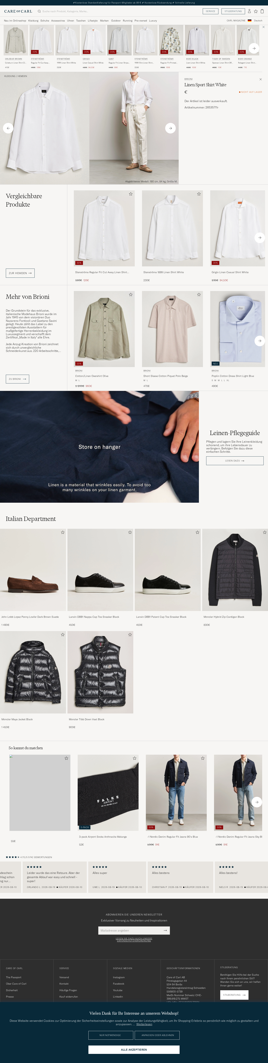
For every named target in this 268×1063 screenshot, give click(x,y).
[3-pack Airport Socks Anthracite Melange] (108, 833)
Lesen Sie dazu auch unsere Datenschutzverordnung (134, 940)
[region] (134, 877)
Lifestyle (93, 20)
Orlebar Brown (13, 59)
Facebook (118, 983)
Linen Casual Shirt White (93, 63)
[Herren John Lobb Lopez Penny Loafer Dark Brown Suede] (33, 570)
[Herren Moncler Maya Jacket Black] (33, 672)
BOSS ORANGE (245, 59)
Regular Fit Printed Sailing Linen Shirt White (170, 63)
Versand (64, 977)
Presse (10, 996)
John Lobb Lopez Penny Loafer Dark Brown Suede (30, 616)
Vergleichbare (24, 200)
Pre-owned (141, 20)
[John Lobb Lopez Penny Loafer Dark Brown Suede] (33, 613)
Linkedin (118, 996)
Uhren (70, 20)
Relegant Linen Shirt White (246, 63)
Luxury (153, 20)
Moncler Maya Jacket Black (17, 719)
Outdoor (116, 20)
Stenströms (37, 59)
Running (127, 20)
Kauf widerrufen (68, 996)
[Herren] (39, 793)
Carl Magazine (236, 20)
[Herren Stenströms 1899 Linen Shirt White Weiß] (67, 40)
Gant (111, 59)
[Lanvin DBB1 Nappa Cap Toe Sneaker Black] (100, 613)
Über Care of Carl (16, 983)
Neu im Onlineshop (15, 20)
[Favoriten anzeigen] (256, 11)
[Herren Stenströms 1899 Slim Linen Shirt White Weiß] (145, 40)
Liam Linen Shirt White (195, 63)
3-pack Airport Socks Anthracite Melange (103, 836)
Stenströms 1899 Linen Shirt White (163, 272)
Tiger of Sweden (221, 59)
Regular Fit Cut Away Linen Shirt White (39, 63)
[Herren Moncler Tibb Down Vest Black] (100, 672)
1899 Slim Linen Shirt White (143, 63)
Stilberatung (233, 11)
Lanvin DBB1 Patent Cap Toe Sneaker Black (161, 616)
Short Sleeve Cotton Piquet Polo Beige (165, 376)
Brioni (189, 79)
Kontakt (64, 983)
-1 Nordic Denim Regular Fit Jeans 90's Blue (172, 836)
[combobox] (258, 21)
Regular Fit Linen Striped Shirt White (119, 63)
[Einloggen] (249, 11)
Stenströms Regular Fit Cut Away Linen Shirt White (101, 272)
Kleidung (33, 20)
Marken (104, 20)
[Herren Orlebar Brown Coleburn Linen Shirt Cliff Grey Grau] (16, 40)
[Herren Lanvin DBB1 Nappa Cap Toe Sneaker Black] (100, 570)
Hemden (22, 76)
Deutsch (258, 20)
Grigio (86, 59)
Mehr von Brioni (27, 296)
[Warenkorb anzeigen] (262, 11)
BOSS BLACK (192, 59)
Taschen (81, 20)
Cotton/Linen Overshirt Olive (91, 376)
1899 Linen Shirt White (66, 63)
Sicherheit (12, 990)
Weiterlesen (144, 1024)
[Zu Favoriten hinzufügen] (130, 194)
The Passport (13, 977)
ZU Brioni (15, 379)
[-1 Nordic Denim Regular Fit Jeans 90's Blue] (176, 833)
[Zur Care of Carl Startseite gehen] (18, 11)
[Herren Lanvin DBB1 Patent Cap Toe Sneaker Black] (168, 570)
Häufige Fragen (68, 990)
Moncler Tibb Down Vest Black (86, 719)
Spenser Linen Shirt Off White (222, 63)
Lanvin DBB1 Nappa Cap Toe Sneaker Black (94, 616)
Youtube (117, 990)
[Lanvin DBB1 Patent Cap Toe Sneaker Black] (168, 613)
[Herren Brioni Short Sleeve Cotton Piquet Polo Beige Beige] (172, 329)
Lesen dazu (232, 460)
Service (210, 11)
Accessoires (58, 20)
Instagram (119, 977)
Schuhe (44, 20)
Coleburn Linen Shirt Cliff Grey (16, 63)
